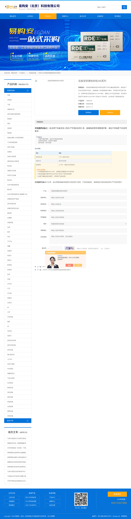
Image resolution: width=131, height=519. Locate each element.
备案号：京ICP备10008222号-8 (101, 516)
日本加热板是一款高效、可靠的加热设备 (19, 448)
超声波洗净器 (11, 340)
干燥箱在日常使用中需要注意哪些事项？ (19, 476)
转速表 (9, 269)
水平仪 (9, 284)
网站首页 (13, 16)
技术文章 (83, 16)
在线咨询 (110, 112)
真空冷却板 (11, 147)
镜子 (8, 232)
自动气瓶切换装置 (13, 185)
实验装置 (10, 222)
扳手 (8, 274)
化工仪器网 (51, 516)
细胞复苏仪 (11, 373)
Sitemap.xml (116, 516)
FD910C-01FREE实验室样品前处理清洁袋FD (57, 270)
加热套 (9, 128)
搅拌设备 (10, 411)
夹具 (8, 227)
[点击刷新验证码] (70, 248)
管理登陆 (124, 516)
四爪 (8, 236)
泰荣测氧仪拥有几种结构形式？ (17, 457)
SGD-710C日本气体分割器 (32, 505)
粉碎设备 (10, 397)
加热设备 (10, 416)
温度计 (9, 335)
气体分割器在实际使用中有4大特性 (18, 471)
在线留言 (100, 16)
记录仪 (9, 302)
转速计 (9, 255)
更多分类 (10, 420)
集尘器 (9, 180)
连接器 (9, 251)
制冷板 (9, 166)
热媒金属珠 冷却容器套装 (15, 137)
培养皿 (9, 100)
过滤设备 (10, 406)
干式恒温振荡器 (12, 142)
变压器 (9, 331)
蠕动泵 (9, 213)
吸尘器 (9, 189)
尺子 (8, 288)
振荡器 (9, 119)
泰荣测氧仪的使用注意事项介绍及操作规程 (19, 467)
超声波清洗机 (11, 345)
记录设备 (10, 317)
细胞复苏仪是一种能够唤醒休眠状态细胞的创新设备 (19, 443)
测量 (8, 246)
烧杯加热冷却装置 (13, 161)
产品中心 (48, 16)
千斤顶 (9, 241)
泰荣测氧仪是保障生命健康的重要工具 (19, 452)
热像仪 (9, 298)
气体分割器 (11, 378)
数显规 (9, 265)
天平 (8, 312)
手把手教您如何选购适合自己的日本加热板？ (19, 481)
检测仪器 (10, 387)
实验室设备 (32, 73)
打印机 (9, 293)
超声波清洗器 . (12, 203)
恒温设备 (10, 402)
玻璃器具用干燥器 (13, 199)
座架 (8, 279)
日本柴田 (10, 369)
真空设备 (10, 350)
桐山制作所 (11, 354)
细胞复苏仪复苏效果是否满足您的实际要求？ (19, 462)
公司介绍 (12, 497)
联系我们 (118, 16)
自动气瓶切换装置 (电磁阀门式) (17, 194)
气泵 (8, 104)
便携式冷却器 (11, 170)
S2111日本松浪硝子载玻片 (32, 501)
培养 (8, 95)
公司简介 (30, 16)
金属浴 (9, 152)
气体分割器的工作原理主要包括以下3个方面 (19, 438)
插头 (8, 321)
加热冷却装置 (11, 156)
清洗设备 (10, 392)
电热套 (9, 133)
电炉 (8, 123)
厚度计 (9, 260)
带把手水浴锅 (11, 175)
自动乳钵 (10, 383)
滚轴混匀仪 (11, 109)
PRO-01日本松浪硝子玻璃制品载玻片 (32, 497)
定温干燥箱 (11, 364)
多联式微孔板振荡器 (13, 114)
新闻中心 (65, 16)
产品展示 (22, 73)
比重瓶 (9, 218)
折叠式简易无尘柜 (13, 208)
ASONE (9, 359)
